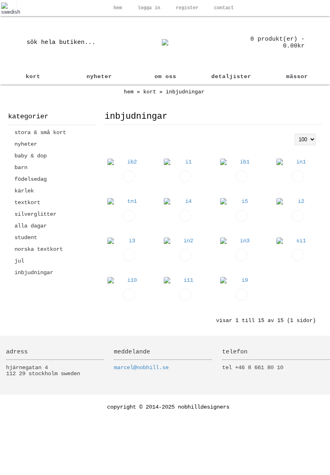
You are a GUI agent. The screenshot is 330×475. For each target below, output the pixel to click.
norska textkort (38, 249)
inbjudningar (185, 92)
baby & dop (30, 156)
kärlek (24, 191)
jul (19, 261)
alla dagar (30, 226)
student (25, 237)
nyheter (25, 144)
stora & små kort (40, 132)
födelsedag (30, 179)
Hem (129, 92)
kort (149, 92)
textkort (27, 202)
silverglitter (35, 214)
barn (20, 167)
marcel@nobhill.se (141, 367)
